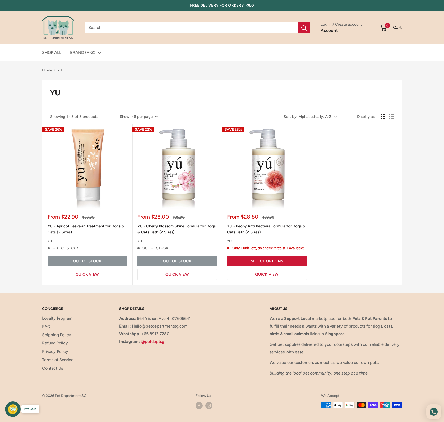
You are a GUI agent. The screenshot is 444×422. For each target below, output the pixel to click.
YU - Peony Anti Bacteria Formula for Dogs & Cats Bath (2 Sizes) (266, 229)
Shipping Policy (56, 334)
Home (47, 70)
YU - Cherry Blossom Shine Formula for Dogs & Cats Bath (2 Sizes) (176, 229)
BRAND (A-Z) (82, 52)
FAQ (46, 326)
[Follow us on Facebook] (199, 405)
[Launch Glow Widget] (13, 409)
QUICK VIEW (87, 274)
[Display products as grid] (383, 116)
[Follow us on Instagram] (208, 405)
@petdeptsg (152, 341)
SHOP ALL (51, 52)
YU (59, 70)
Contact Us (52, 368)
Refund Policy (55, 343)
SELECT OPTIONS (267, 261)
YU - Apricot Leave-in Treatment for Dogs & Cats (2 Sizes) (86, 229)
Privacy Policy (55, 351)
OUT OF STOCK (87, 261)
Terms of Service (57, 359)
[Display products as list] (391, 116)
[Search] (304, 27)
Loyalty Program (57, 318)
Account (329, 30)
